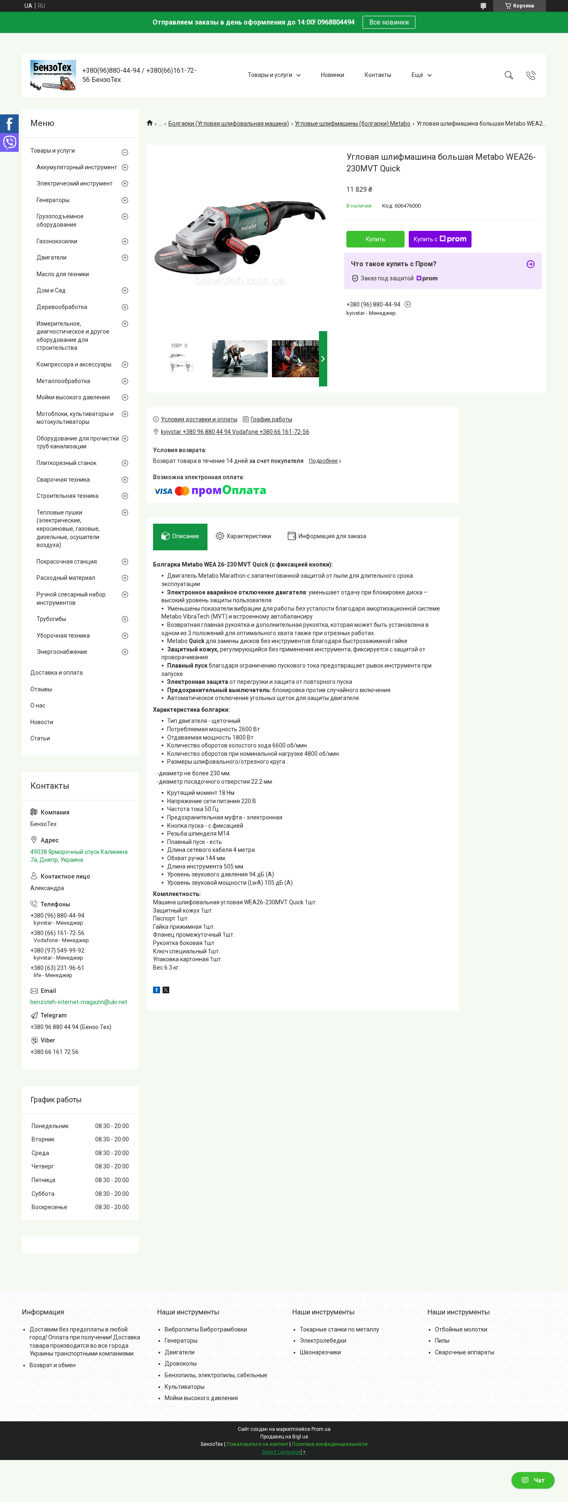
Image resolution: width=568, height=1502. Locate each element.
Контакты (378, 75)
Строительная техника (68, 495)
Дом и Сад (51, 290)
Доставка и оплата (56, 672)
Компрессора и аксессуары (74, 364)
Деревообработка (62, 307)
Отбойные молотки (461, 1329)
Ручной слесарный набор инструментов (71, 598)
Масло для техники (63, 274)
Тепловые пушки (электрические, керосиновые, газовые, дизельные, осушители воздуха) (68, 528)
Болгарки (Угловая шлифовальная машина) (228, 123)
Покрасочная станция (67, 561)
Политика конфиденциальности (330, 1444)
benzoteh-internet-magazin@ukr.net (78, 1002)
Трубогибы (51, 619)
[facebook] (156, 991)
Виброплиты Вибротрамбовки (206, 1329)
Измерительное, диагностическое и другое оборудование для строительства (73, 335)
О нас (37, 705)
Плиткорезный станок (66, 463)
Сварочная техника (63, 479)
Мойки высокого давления (73, 397)
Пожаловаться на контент (257, 1444)
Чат (539, 1480)
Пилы (442, 1340)
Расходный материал (66, 577)
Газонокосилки (57, 241)
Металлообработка (63, 381)
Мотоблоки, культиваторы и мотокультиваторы (75, 418)
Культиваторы (185, 1386)
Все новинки (389, 22)
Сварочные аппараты (464, 1352)
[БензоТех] (53, 75)
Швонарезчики (320, 1352)
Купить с (425, 239)
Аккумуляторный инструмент (77, 167)
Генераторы (53, 200)
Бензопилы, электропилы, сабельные (216, 1375)
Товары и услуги (270, 75)
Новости (41, 722)
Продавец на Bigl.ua (284, 1437)
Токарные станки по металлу (339, 1329)
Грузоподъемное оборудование (60, 220)
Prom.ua (321, 1429)
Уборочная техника (63, 635)
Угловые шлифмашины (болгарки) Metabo (352, 123)
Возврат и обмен (53, 1365)
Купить (375, 239)
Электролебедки (323, 1340)
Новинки (332, 75)
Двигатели (52, 257)
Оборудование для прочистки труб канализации (78, 442)
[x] (166, 991)
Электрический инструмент (75, 183)
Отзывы (41, 689)
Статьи (40, 738)
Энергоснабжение (62, 651)
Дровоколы (181, 1363)
